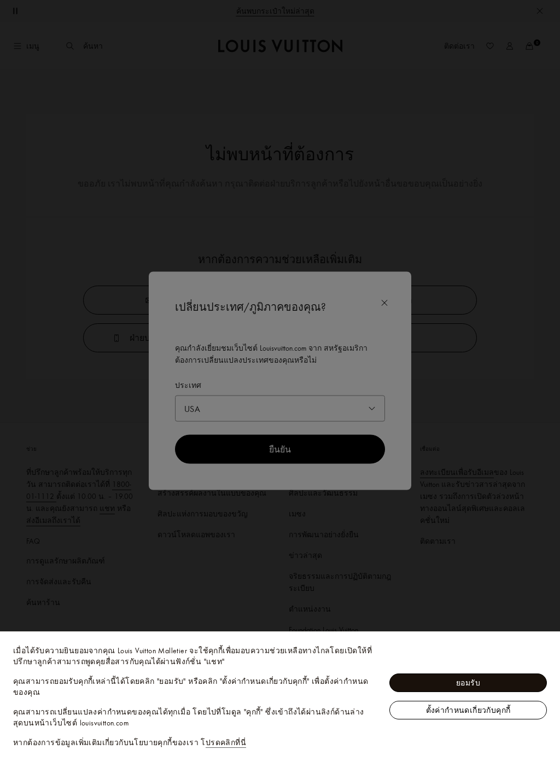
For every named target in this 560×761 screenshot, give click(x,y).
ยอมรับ (468, 683)
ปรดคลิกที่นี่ (226, 742)
